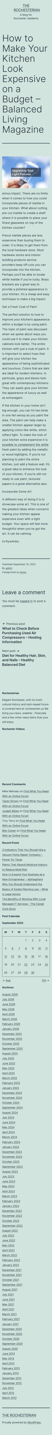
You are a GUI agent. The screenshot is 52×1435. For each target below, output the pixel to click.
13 (12, 956)
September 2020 (12, 1343)
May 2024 (8, 1127)
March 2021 (9, 1314)
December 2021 (11, 1270)
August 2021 (9, 1289)
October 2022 (10, 1220)
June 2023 (8, 1181)
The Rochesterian (19, 1415)
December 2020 (12, 1329)
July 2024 (8, 1117)
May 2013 (8, 1358)
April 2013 (8, 1363)
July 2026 (8, 999)
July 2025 (8, 1058)
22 (25, 964)
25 (46, 964)
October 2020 (10, 1338)
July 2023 (8, 1176)
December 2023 (12, 1151)
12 (5, 956)
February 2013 (11, 1368)
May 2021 (8, 1304)
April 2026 (8, 1014)
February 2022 (11, 1260)
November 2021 (12, 1274)
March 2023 (9, 1196)
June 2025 (8, 1063)
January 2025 (10, 1087)
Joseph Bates (10, 810)
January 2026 (10, 1028)
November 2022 (12, 1215)
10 (39, 948)
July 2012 (8, 1388)
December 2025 (12, 1033)
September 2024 (12, 1107)
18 (46, 956)
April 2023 (8, 1191)
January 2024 (10, 1146)
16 (32, 956)
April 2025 (8, 1073)
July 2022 (8, 1235)
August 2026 (10, 994)
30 (32, 972)
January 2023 (10, 1205)
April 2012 (8, 1392)
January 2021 (10, 1324)
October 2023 (10, 1161)
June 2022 (8, 1240)
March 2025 (9, 1078)
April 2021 (8, 1309)
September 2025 (12, 1048)
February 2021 (11, 1319)
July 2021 (8, 1294)
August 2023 (10, 1171)
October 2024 (10, 1102)
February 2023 (11, 1201)
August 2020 (10, 1348)
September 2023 (12, 1166)
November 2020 (12, 1333)
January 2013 (10, 1373)
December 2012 (11, 1378)
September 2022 (12, 1225)
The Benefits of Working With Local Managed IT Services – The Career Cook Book (23, 904)
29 (25, 972)
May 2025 (8, 1068)
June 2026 (8, 1004)
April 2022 (8, 1250)
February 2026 (11, 1023)
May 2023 (8, 1186)
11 (46, 948)
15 (26, 956)
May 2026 (8, 1009)
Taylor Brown (10, 801)
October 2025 (10, 1043)
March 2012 (9, 1397)
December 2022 (12, 1210)
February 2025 (11, 1082)
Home (23, 572)
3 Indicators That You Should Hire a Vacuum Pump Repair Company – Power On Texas (23, 854)
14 (19, 956)
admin (9, 568)
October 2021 (10, 1279)
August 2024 (10, 1112)
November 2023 (12, 1156)
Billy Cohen (9, 830)
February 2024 (11, 1142)
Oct (44, 980)
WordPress (34, 1422)
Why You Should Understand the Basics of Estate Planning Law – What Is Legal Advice (25, 889)
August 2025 (10, 1053)
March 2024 (9, 1137)
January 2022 (10, 1264)
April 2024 (8, 1132)
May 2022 (8, 1245)
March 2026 (9, 1019)
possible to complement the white (25, 444)
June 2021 (8, 1299)
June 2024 (8, 1122)
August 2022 (10, 1230)
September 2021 (12, 1284)
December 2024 (12, 1092)
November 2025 (12, 1038)
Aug (8, 980)
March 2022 (9, 1255)
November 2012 (12, 1383)
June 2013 (8, 1353)
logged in (26, 601)
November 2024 (12, 1097)
